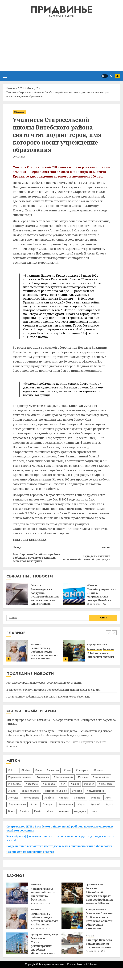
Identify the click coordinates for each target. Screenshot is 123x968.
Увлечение (36, 884)
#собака (95, 797)
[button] (5, 76)
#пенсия (77, 791)
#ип (63, 784)
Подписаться (117, 76)
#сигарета (79, 797)
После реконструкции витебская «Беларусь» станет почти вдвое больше (44, 951)
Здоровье (36, 644)
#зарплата (32, 784)
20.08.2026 (93, 951)
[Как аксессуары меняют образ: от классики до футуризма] (17, 893)
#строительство (17, 804)
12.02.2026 (95, 604)
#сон (108, 797)
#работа (49, 797)
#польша (13, 797)
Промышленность (95, 884)
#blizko (12, 770)
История (90, 936)
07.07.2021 (20, 157)
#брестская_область (19, 777)
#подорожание (95, 791)
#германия (42, 777)
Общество (19, 112)
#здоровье (49, 784)
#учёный (95, 804)
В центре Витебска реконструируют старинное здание (99, 943)
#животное (14, 784)
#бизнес (98, 770)
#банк (67, 770)
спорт (94, 811)
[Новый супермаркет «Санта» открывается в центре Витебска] (74, 594)
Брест (11, 811)
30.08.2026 (38, 904)
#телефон (47, 804)
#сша (34, 804)
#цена (109, 804)
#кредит (89, 784)
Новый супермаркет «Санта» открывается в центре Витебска (101, 595)
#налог (12, 791)
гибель (49, 811)
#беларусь (82, 770)
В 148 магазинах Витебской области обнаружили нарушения (99, 923)
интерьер (64, 811)
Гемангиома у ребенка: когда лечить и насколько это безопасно (44, 653)
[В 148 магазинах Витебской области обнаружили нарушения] (74, 650)
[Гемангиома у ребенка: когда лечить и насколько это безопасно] (17, 650)
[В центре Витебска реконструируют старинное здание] (72, 943)
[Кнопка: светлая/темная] (104, 76)
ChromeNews (74, 964)
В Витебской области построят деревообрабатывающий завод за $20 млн (53, 689)
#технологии (65, 804)
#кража (74, 784)
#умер (81, 804)
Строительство (38, 938)
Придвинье (61, 9)
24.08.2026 (38, 929)
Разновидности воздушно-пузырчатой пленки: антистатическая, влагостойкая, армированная (45, 598)
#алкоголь (53, 770)
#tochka (25, 770)
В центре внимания (97, 644)
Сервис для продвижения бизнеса (30, 852)
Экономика (108, 649)
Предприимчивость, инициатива (47, 934)
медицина (80, 811)
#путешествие (31, 797)
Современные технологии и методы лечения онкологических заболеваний (59, 846)
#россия (64, 797)
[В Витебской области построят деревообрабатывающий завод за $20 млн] (72, 893)
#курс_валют (106, 784)
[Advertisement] (61, 44)
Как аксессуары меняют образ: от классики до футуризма (44, 682)
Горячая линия (94, 649)
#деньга (83, 777)
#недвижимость (30, 791)
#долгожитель (101, 777)
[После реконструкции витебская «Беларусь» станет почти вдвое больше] (17, 943)
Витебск (24, 811)
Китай (37, 811)
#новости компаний (56, 791)
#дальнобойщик (63, 777)
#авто (38, 770)
